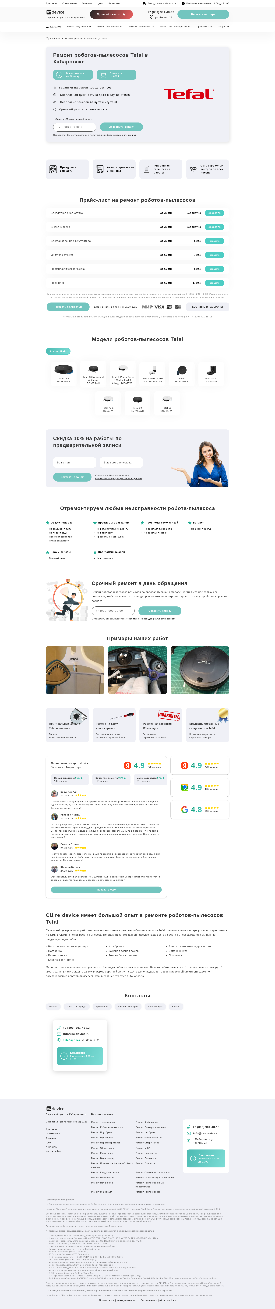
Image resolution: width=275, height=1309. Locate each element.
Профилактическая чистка (68, 269)
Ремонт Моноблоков (102, 1177)
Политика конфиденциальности (117, 1300)
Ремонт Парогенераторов (106, 1142)
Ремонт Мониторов (102, 1153)
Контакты (114, 3)
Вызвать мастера (203, 14)
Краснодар (102, 1006)
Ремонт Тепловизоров (148, 1191)
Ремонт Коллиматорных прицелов (155, 1177)
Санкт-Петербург (76, 1006)
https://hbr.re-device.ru (67, 1295)
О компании (69, 3)
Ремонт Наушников (102, 1182)
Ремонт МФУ (142, 1148)
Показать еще (106, 889)
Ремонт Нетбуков (145, 1132)
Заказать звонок (72, 477)
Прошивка (57, 283)
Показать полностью (68, 307)
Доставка (51, 3)
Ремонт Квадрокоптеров (105, 1172)
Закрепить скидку (121, 127)
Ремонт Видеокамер (102, 1158)
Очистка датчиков (62, 255)
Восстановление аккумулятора (71, 241)
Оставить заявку (159, 610)
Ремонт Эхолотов (145, 1163)
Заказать (214, 213)
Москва (53, 1006)
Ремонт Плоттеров (146, 1158)
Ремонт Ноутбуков (101, 1132)
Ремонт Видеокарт (101, 1191)
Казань (176, 1006)
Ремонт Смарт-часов (147, 1142)
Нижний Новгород (128, 1006)
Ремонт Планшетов (146, 1153)
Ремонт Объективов (102, 1148)
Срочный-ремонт (109, 14)
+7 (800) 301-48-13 (161, 12)
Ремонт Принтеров (102, 1137)
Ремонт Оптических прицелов (152, 1172)
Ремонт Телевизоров (103, 1122)
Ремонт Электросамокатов (150, 1127)
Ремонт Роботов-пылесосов (107, 1127)
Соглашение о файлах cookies (158, 1300)
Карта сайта (53, 1151)
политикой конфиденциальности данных (113, 135)
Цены (100, 3)
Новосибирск (155, 1006)
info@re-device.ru (76, 1034)
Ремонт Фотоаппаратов (148, 1137)
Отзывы (87, 3)
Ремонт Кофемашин (147, 1122)
